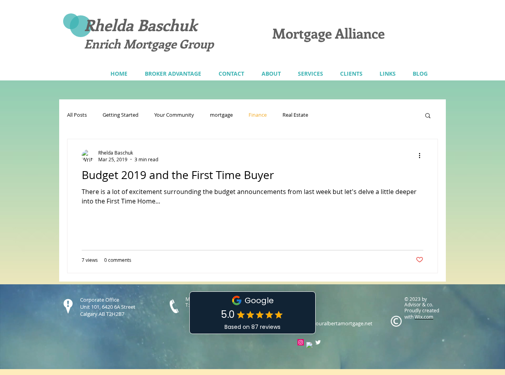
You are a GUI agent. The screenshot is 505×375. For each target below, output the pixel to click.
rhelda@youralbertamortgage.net (332, 323)
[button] (310, 73)
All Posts (77, 115)
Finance (258, 115)
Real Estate (295, 115)
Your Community (174, 115)
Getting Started (120, 115)
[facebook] (309, 345)
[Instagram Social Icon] (300, 342)
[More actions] (422, 155)
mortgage (221, 115)
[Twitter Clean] (318, 342)
